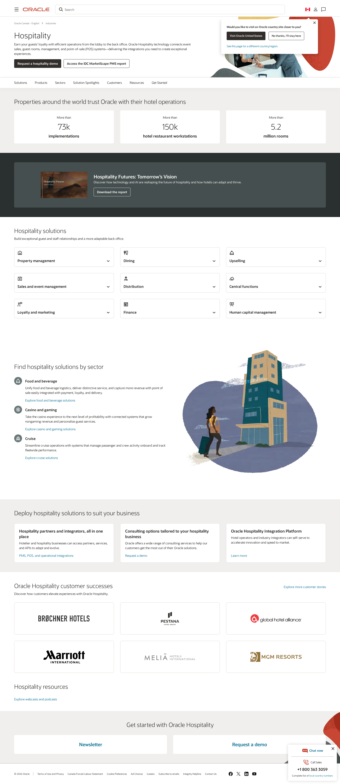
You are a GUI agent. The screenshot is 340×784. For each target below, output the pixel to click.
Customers (114, 82)
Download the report (112, 192)
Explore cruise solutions (41, 458)
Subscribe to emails (169, 773)
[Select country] (307, 9)
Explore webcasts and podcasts (35, 699)
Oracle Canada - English (26, 23)
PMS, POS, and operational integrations (46, 555)
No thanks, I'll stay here (286, 36)
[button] (16, 9)
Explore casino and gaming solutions (50, 429)
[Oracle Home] (36, 9)
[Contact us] (323, 9)
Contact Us (211, 773)
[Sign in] (315, 9)
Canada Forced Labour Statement (85, 773)
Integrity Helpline (192, 773)
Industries (51, 23)
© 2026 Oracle (22, 773)
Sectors (60, 82)
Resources (137, 82)
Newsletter (90, 744)
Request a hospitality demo (38, 63)
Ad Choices (137, 773)
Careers (151, 773)
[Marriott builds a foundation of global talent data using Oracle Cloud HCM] (64, 656)
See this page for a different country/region (252, 46)
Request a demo (136, 555)
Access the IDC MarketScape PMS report (96, 63)
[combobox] (170, 9)
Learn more (239, 555)
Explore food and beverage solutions (50, 400)
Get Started (159, 82)
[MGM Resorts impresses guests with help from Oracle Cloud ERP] (276, 656)
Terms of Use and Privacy (50, 773)
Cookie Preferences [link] (117, 773)
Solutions (20, 82)
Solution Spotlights (86, 82)
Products (41, 82)
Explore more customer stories (305, 587)
